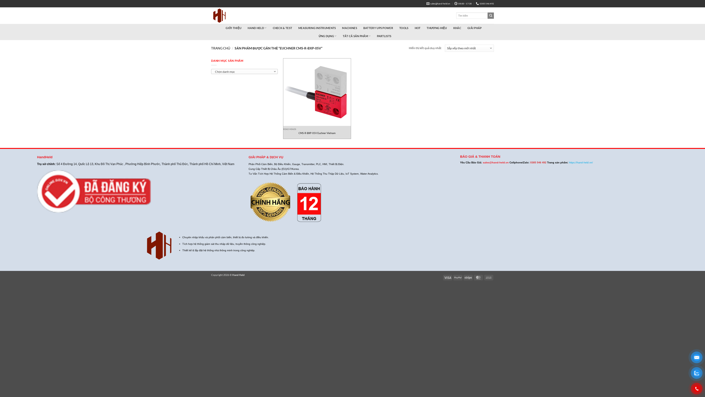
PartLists (222, 4)
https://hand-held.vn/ (581, 162)
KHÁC (457, 28)
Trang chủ (220, 48)
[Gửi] (491, 15)
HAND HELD (256, 28)
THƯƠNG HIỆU (437, 28)
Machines (349, 28)
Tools (403, 28)
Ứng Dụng (326, 36)
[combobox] (244, 71)
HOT (418, 28)
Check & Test (282, 28)
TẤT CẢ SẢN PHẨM (355, 36)
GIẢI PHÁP (474, 28)
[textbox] (244, 71)
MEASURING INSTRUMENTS (317, 28)
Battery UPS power (378, 28)
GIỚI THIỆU (233, 28)
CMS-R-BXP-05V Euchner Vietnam (317, 133)
